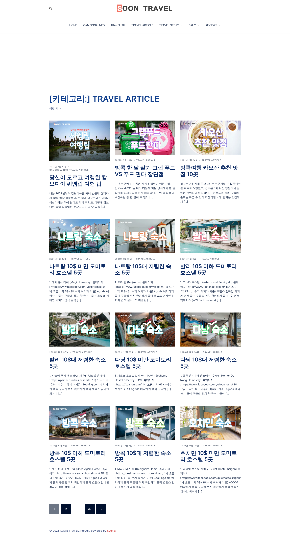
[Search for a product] (50, 8)
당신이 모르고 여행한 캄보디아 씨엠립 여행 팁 (78, 180)
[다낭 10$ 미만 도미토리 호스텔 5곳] (145, 329)
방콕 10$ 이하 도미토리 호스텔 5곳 (77, 456)
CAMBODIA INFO (94, 25)
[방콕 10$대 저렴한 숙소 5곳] (145, 422)
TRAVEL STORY (169, 25)
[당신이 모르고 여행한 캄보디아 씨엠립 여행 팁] (79, 140)
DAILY (192, 25)
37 (89, 508)
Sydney (111, 530)
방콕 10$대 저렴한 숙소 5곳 (143, 456)
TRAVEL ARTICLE (142, 25)
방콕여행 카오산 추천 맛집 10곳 (209, 170)
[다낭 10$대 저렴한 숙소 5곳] (210, 329)
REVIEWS (211, 25)
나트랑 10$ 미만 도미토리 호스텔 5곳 (77, 269)
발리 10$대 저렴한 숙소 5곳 (77, 362)
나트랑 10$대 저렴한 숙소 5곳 (143, 269)
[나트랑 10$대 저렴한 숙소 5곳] (145, 236)
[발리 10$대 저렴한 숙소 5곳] (79, 329)
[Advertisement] (145, 58)
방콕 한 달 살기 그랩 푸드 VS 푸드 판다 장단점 (145, 170)
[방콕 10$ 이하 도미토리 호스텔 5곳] (79, 422)
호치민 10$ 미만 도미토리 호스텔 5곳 (208, 456)
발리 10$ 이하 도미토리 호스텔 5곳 (208, 269)
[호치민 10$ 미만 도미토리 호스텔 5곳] (210, 422)
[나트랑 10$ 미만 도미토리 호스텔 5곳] (79, 236)
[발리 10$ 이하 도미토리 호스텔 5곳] (210, 236)
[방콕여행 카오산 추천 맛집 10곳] (210, 137)
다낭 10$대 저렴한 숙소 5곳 (208, 362)
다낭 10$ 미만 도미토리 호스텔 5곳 (143, 362)
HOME (73, 25)
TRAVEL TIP (118, 25)
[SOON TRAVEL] (145, 8)
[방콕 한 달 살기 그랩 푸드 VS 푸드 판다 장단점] (145, 137)
